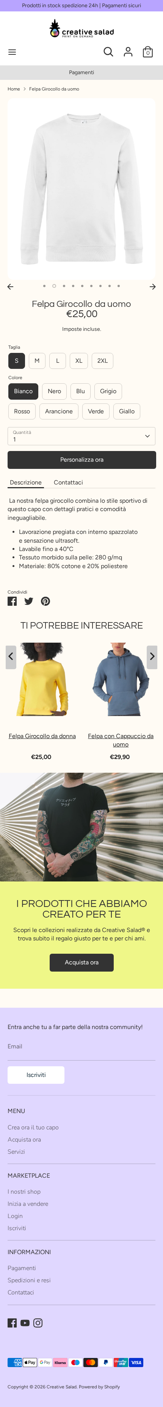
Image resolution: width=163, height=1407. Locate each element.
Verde (96, 411)
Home (14, 89)
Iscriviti (36, 1074)
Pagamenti (81, 72)
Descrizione (26, 482)
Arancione (59, 411)
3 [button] (64, 286)
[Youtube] (25, 1323)
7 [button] (100, 286)
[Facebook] (12, 1323)
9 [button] (119, 286)
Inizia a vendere (28, 1204)
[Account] (128, 48)
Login (15, 1216)
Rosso (22, 411)
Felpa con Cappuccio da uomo (121, 740)
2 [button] (54, 286)
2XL (102, 360)
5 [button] (82, 286)
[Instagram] (37, 1323)
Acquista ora (82, 962)
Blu (80, 391)
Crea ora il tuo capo (33, 1127)
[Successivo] (152, 286)
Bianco (23, 391)
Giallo (127, 411)
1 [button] (44, 286)
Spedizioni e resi (29, 1280)
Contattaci (68, 482)
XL (78, 360)
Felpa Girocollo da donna (42, 735)
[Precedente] (10, 286)
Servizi (16, 1152)
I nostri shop (24, 1192)
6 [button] (91, 286)
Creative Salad (62, 1387)
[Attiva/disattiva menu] (38, 52)
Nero (54, 391)
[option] (81, 72)
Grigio (108, 391)
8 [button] (109, 286)
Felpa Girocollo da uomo (54, 89)
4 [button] (73, 286)
